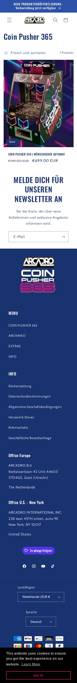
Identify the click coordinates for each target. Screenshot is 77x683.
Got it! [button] (38, 675)
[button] (9, 20)
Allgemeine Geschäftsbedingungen (35, 407)
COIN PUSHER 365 (23, 325)
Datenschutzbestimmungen (30, 396)
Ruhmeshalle (18, 427)
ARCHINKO (17, 336)
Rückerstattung (20, 386)
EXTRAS (15, 346)
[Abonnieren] (63, 236)
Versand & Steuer (21, 417)
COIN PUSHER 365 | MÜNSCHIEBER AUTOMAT (36, 154)
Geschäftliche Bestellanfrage (30, 438)
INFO (13, 357)
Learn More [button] (31, 664)
